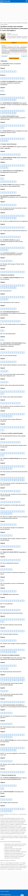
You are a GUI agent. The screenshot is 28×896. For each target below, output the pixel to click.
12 (22, 480)
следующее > (24, 56)
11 (18, 480)
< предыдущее (4, 56)
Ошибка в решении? (14, 58)
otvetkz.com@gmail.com (5, 894)
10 (14, 100)
